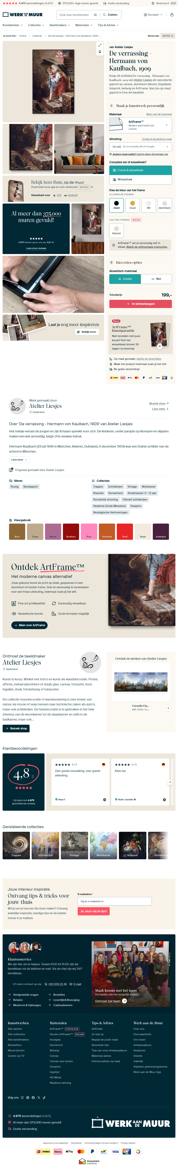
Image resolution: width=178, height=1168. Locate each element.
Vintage (132, 486)
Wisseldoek (125, 179)
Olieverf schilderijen (135, 499)
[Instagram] (22, 1098)
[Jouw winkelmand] (171, 14)
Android (73, 195)
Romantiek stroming (105, 499)
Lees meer (159, 409)
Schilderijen (115, 486)
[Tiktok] (44, 1098)
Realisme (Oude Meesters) (109, 506)
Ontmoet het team (107, 1001)
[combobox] (74, 14)
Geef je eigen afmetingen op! (140, 154)
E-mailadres (85, 894)
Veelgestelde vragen (26, 994)
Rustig (15, 486)
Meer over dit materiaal (159, 114)
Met (158, 279)
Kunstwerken (11, 25)
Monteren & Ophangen (27, 1005)
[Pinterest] (28, 1098)
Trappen (98, 486)
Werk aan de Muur (148, 1023)
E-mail (77, 984)
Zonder (127, 279)
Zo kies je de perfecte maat (157, 139)
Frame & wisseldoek (130, 170)
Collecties (34, 25)
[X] (39, 1098)
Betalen (18, 1000)
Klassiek (98, 493)
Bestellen (59, 994)
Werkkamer (149, 486)
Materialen (82, 25)
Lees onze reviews (36, 248)
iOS (59, 195)
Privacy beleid (128, 1143)
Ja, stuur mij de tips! (93, 911)
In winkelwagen (143, 304)
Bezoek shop (157, 403)
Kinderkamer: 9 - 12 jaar (142, 493)
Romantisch (115, 493)
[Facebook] (33, 1098)
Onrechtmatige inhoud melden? (101, 1143)
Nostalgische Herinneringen (110, 512)
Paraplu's (136, 506)
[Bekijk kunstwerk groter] (100, 45)
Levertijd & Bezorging (66, 1000)
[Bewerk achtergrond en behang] (100, 52)
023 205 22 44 (58, 984)
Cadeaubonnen (62, 1005)
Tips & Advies (106, 25)
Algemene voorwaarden (55, 1143)
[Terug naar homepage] (23, 14)
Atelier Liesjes (124, 47)
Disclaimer (76, 1143)
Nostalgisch (30, 486)
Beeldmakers (58, 25)
